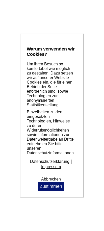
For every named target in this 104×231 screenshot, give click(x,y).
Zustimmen (51, 186)
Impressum (51, 167)
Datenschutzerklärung (49, 161)
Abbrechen (51, 179)
